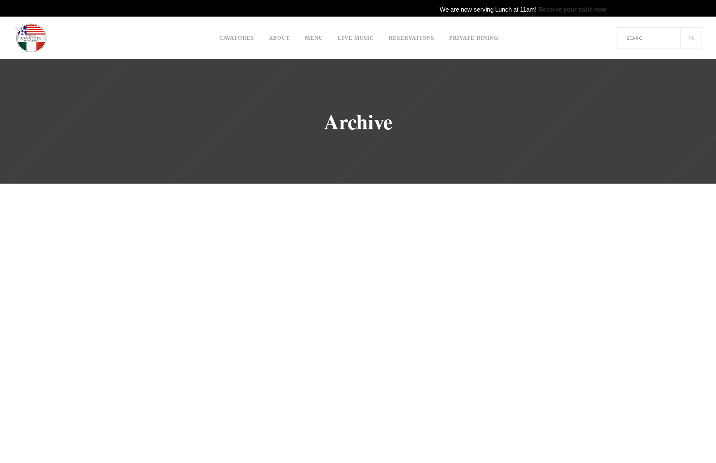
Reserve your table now (572, 9)
